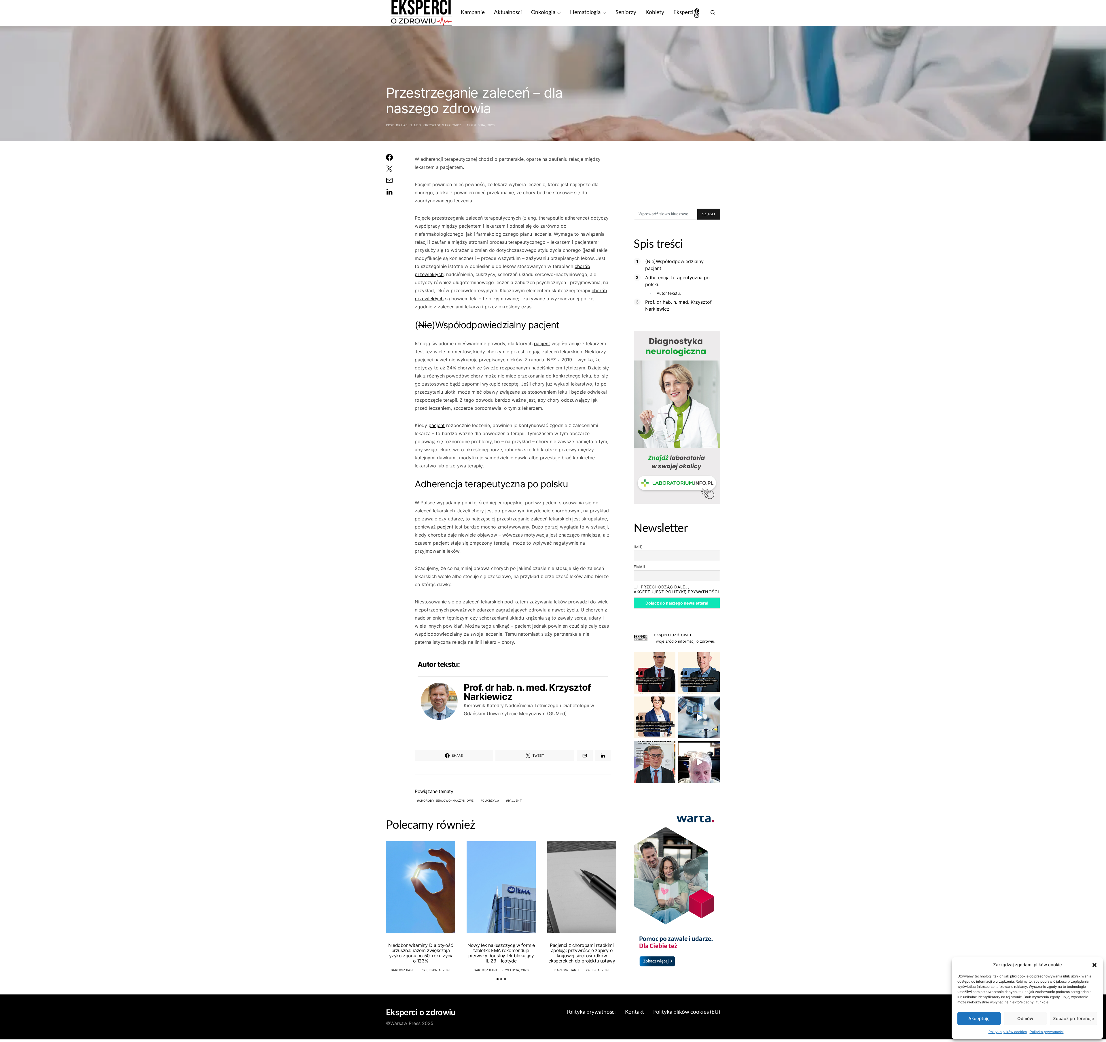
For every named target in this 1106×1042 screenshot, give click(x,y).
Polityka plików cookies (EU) (686, 1012)
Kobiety (654, 12)
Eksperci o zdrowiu (420, 1012)
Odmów (1025, 1018)
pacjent (542, 343)
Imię (638, 546)
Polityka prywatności (1047, 1032)
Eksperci (683, 12)
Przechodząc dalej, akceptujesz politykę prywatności (676, 589)
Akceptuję (979, 1018)
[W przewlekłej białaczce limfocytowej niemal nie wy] (699, 673)
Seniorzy (626, 12)
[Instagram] (696, 15)
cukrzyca (490, 800)
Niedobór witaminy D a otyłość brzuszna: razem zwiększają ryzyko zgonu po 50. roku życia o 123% (420, 953)
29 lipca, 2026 (517, 970)
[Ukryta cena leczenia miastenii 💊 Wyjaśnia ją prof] (699, 762)
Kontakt (634, 1012)
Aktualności (508, 12)
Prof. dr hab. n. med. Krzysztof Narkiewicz (423, 125)
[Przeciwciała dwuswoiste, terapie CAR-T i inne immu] (654, 673)
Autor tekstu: (669, 293)
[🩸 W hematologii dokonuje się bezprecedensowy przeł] (654, 762)
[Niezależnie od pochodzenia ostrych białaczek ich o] (654, 717)
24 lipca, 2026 (597, 970)
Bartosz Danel (404, 970)
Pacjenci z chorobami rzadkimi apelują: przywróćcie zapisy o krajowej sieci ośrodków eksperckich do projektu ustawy (581, 953)
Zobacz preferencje (1073, 1018)
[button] (1094, 965)
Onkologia (543, 12)
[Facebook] (696, 10)
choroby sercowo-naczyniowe (446, 800)
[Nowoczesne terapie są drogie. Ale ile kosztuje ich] (699, 717)
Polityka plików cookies (1007, 1032)
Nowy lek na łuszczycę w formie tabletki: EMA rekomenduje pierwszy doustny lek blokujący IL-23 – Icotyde (501, 953)
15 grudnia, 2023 (481, 125)
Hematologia (585, 12)
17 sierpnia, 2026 (436, 970)
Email (640, 566)
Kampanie (473, 12)
